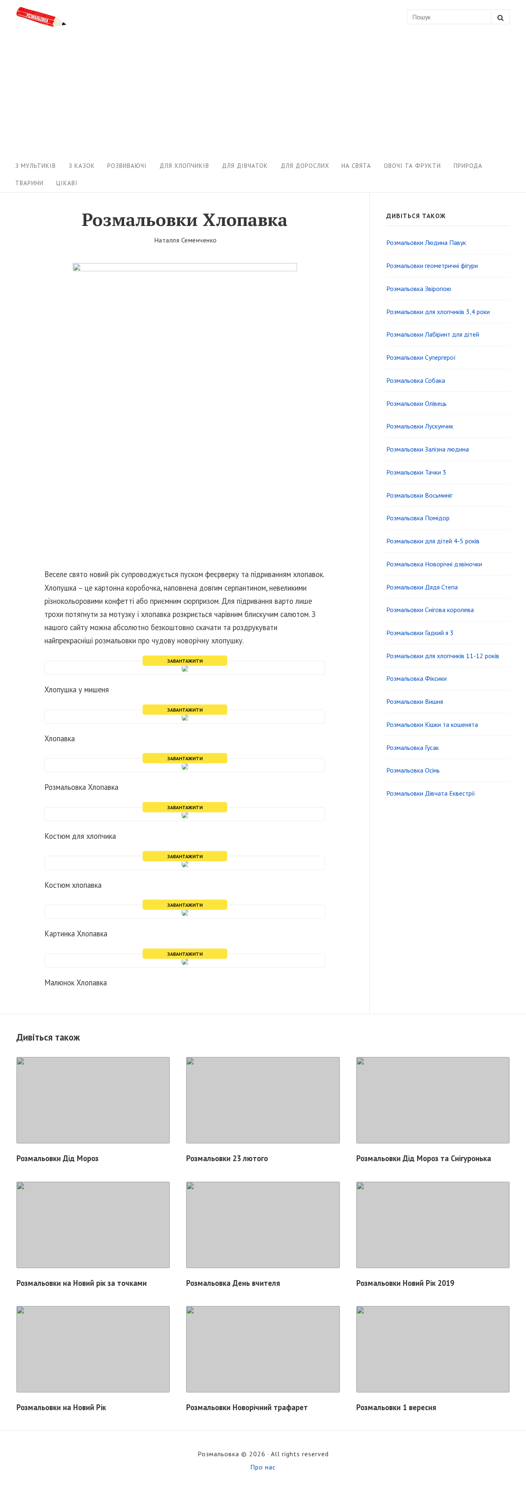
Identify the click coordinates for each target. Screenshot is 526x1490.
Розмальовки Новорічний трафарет (247, 1407)
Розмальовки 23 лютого (227, 1158)
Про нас (263, 1467)
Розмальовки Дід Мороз (57, 1158)
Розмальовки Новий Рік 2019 (405, 1283)
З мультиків (35, 166)
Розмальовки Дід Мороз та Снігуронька (423, 1158)
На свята (356, 166)
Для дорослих (305, 166)
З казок (82, 166)
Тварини (29, 183)
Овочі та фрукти (412, 166)
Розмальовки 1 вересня (396, 1407)
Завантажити (185, 661)
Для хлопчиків (184, 166)
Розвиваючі (127, 166)
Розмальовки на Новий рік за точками (81, 1283)
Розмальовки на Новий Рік (61, 1407)
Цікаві (67, 183)
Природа (468, 166)
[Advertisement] (263, 95)
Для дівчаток (245, 166)
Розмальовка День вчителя (233, 1283)
